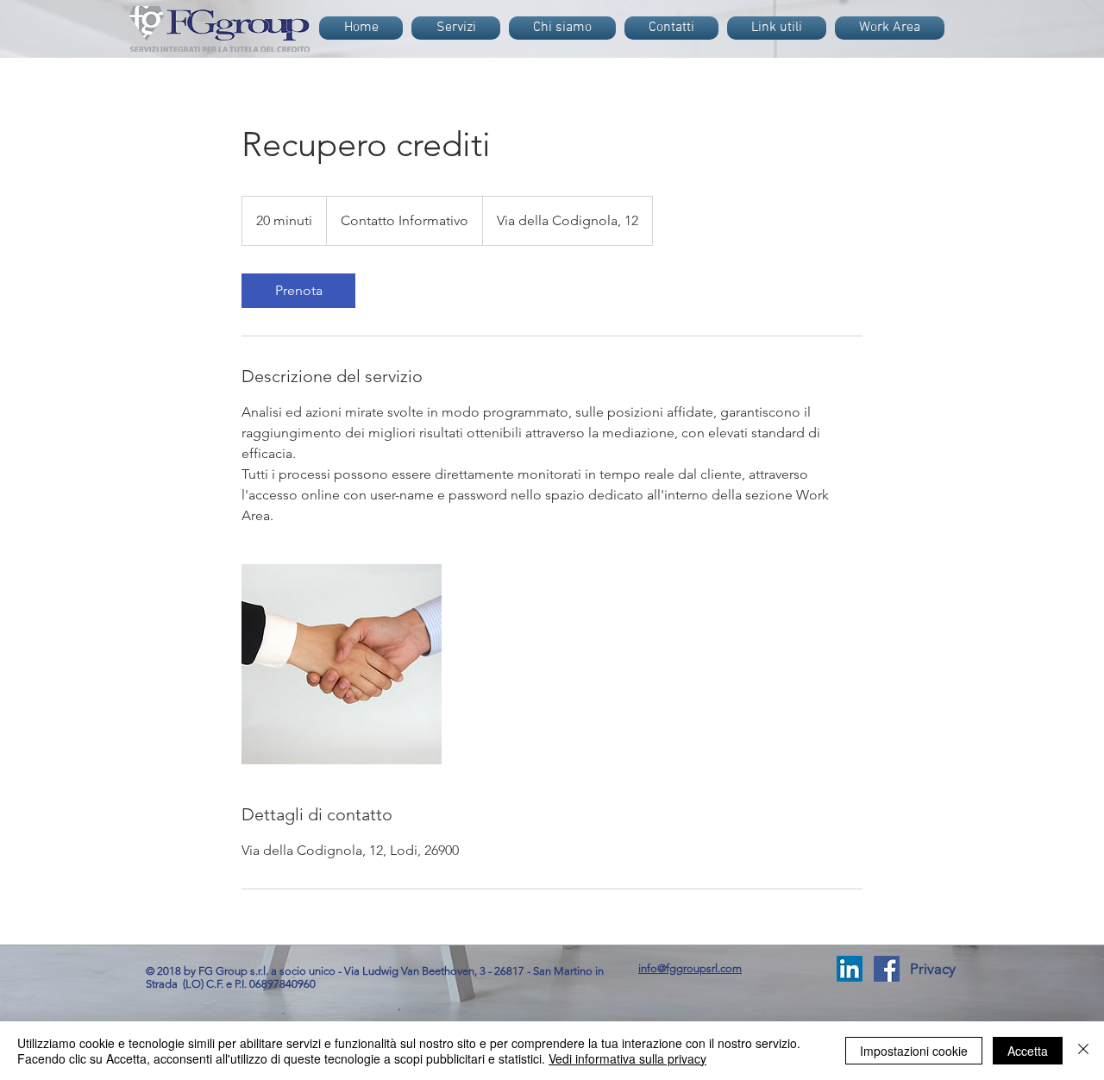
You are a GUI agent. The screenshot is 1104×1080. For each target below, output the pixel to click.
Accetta (1027, 1050)
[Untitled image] (342, 664)
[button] (932, 969)
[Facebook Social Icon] (887, 969)
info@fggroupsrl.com (690, 968)
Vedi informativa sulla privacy (627, 1058)
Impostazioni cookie (914, 1050)
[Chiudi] (1083, 1050)
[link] (298, 290)
